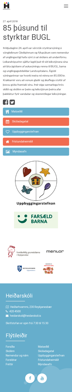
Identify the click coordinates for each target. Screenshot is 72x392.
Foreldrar (11, 359)
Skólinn (10, 351)
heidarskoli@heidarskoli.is (25, 315)
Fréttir (9, 364)
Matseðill (43, 346)
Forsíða (10, 346)
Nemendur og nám (17, 355)
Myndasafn (45, 364)
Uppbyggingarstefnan (51, 355)
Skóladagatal (46, 351)
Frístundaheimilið (48, 359)
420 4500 (15, 311)
